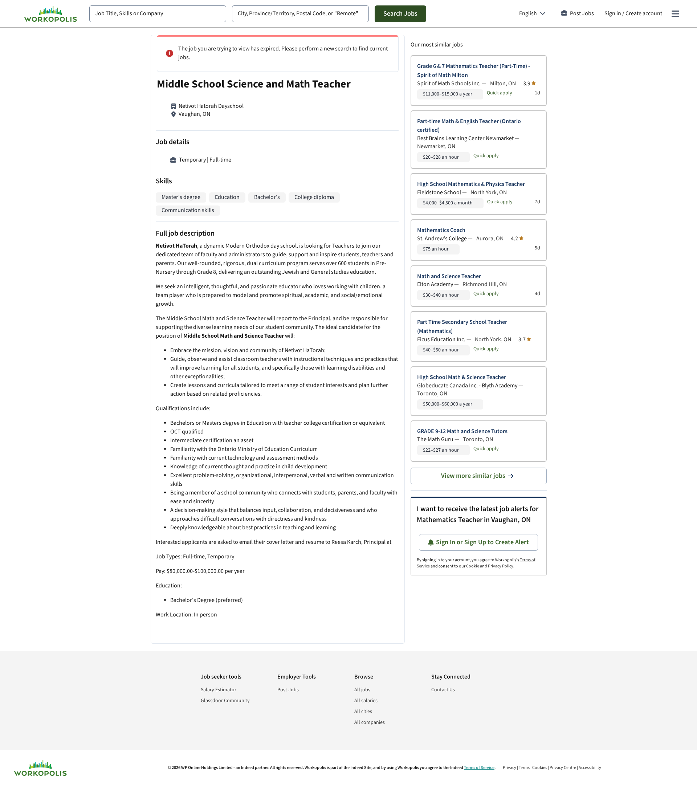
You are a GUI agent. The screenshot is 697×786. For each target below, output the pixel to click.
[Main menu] (675, 13)
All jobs (362, 690)
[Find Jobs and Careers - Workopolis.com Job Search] (50, 14)
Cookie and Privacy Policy (489, 566)
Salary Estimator (218, 690)
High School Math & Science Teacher (461, 377)
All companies (369, 722)
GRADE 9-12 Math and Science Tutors (462, 431)
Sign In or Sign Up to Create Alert (482, 542)
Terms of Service (479, 767)
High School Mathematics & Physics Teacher (471, 184)
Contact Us (443, 690)
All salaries (366, 700)
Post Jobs (582, 13)
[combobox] (157, 13)
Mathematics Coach (441, 230)
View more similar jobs (473, 476)
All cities (363, 711)
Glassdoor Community (225, 700)
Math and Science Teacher (449, 276)
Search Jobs (400, 13)
